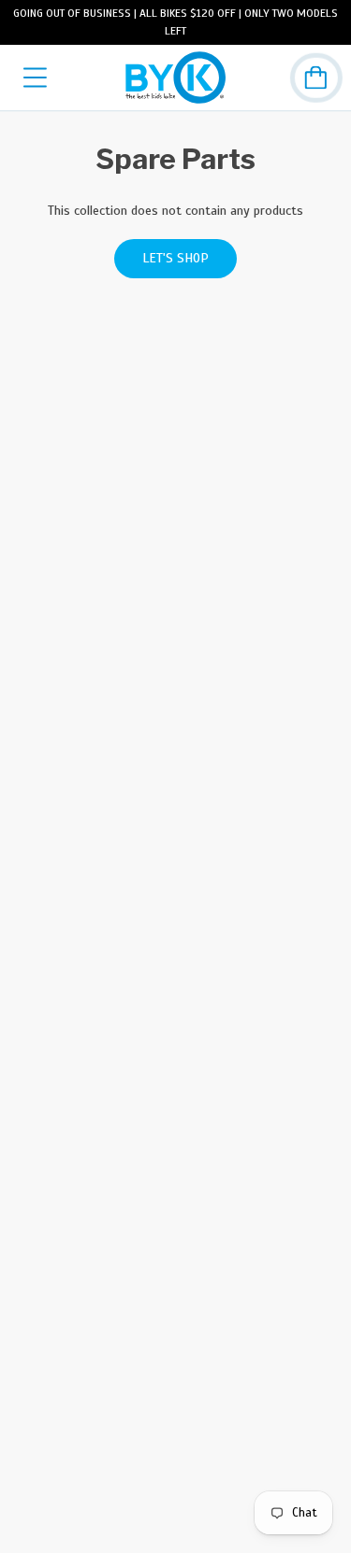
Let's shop (175, 258)
